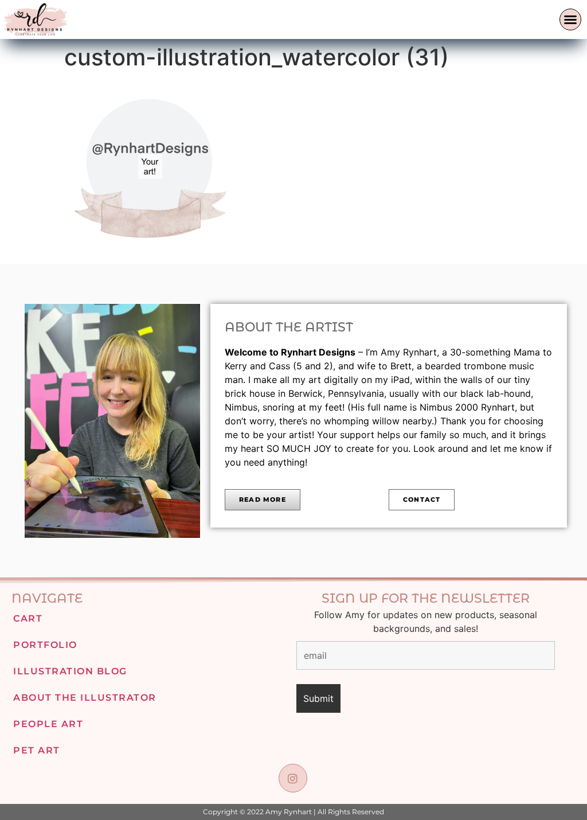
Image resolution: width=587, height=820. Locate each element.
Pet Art (36, 750)
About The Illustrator (84, 697)
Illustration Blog (70, 671)
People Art (48, 724)
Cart (27, 618)
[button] (570, 19)
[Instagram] (293, 778)
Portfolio (45, 644)
